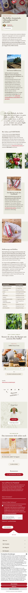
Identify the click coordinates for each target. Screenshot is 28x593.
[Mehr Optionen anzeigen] (22, 390)
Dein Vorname (7, 497)
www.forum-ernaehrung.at (8, 382)
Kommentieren (8, 28)
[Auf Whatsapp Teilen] (15, 390)
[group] (14, 448)
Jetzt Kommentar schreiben (15, 474)
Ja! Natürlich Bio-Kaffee (17, 145)
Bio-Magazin (6, 547)
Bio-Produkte (6, 544)
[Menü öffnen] (2, 2)
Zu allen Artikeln (14, 464)
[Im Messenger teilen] (19, 390)
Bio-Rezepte (6, 551)
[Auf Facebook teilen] (8, 390)
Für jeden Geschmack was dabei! (14, 374)
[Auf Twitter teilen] (12, 390)
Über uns (5, 540)
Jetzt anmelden (7, 527)
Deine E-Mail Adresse (9, 502)
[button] (25, 160)
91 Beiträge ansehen (14, 422)
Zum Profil (14, 419)
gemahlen (7, 99)
